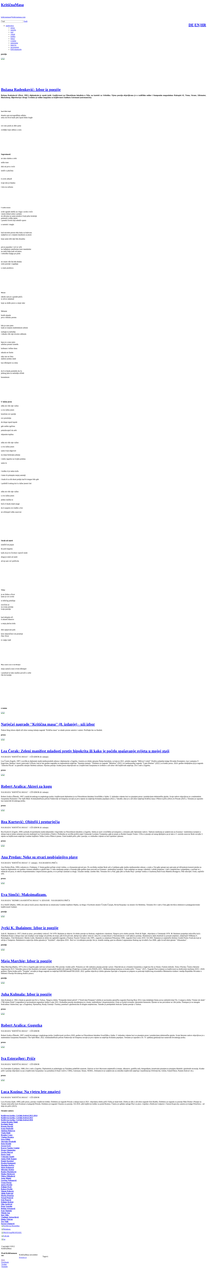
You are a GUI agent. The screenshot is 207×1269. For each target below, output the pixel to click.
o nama (13, 41)
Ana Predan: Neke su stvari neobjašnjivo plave (39, 857)
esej (12, 32)
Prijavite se (23, 1257)
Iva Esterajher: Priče (18, 1058)
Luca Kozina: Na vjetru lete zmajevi (30, 1091)
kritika (13, 36)
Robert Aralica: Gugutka (21, 1025)
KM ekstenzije (16, 49)
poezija (13, 30)
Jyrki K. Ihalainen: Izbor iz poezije (29, 928)
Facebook (5, 1262)
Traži (25, 21)
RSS (3, 1260)
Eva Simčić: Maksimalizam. (24, 894)
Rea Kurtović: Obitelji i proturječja (30, 822)
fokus (13, 39)
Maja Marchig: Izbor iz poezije (26, 961)
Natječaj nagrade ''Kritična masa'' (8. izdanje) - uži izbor (48, 724)
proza (13, 28)
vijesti (13, 34)
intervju (13, 45)
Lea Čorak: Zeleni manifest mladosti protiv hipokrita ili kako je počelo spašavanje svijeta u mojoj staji (85, 751)
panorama (14, 43)
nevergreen (15, 47)
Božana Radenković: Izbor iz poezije (31, 89)
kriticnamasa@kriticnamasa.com (13, 17)
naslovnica (10, 26)
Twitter (4, 1264)
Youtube (4, 1267)
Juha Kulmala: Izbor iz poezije (26, 994)
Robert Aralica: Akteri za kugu (26, 786)
